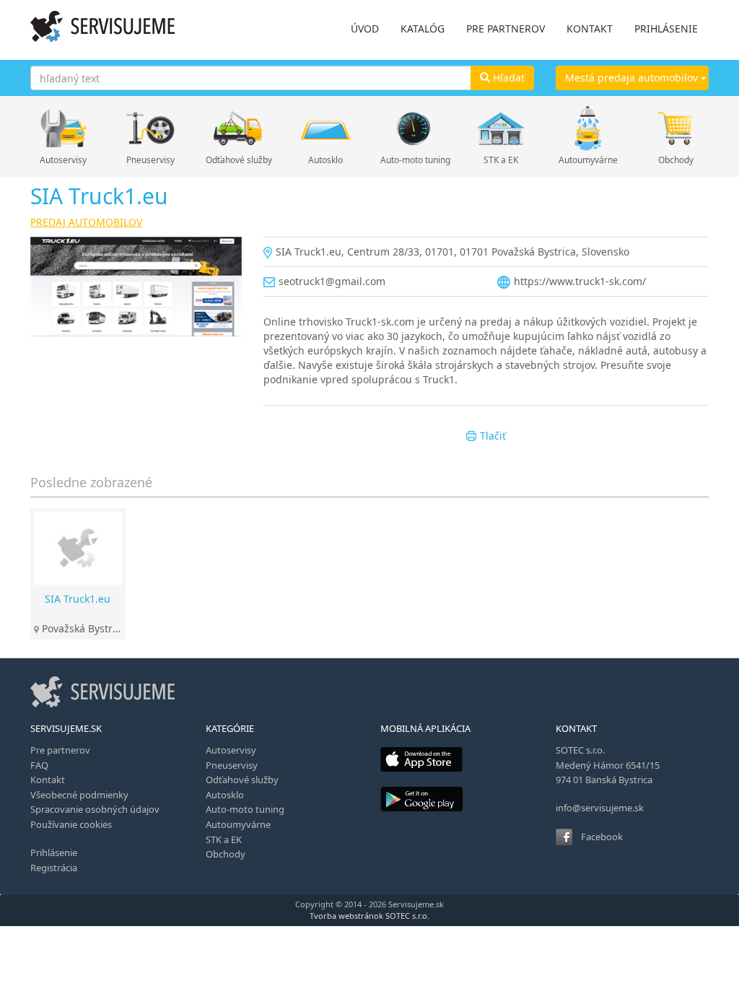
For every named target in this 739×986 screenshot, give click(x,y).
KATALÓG (423, 28)
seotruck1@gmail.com (332, 281)
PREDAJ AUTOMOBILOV (86, 222)
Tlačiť (493, 435)
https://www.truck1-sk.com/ (580, 281)
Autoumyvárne (588, 160)
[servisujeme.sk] (102, 26)
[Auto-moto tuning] (413, 128)
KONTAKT (590, 28)
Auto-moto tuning (413, 160)
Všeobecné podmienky (79, 794)
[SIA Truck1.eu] (136, 286)
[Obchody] (676, 128)
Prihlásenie (53, 852)
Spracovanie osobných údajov (94, 809)
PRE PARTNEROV (505, 28)
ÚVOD (365, 28)
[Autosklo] (326, 128)
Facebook (602, 836)
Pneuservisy (150, 160)
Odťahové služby (238, 160)
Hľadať (507, 77)
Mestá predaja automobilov (633, 77)
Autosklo (325, 160)
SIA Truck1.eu (77, 599)
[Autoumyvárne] (588, 128)
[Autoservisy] (63, 128)
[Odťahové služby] (238, 128)
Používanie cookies (71, 824)
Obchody (676, 160)
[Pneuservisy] (150, 128)
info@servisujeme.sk (600, 807)
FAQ (39, 765)
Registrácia (53, 867)
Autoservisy (63, 160)
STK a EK (501, 160)
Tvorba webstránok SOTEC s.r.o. (369, 915)
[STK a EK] (500, 128)
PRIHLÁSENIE (666, 28)
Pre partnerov (60, 749)
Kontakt (47, 779)
